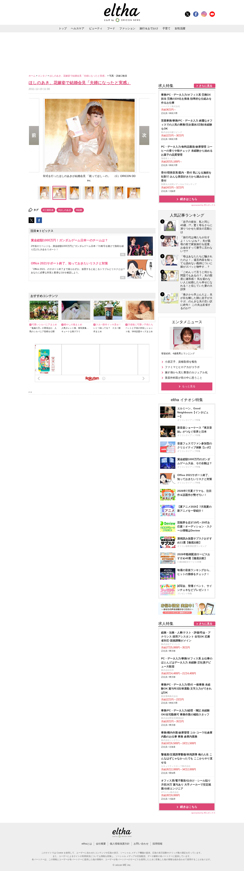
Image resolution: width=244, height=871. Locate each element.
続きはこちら (188, 199)
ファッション (127, 28)
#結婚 (79, 210)
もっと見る (188, 386)
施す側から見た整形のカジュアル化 (186, 372)
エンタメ (43, 75)
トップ (63, 28)
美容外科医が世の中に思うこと (183, 377)
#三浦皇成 (48, 210)
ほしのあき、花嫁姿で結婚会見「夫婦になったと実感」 (78, 75)
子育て (166, 28)
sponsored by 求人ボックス (203, 205)
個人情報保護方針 (120, 843)
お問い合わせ (141, 843)
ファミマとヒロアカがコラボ (182, 367)
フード (111, 28)
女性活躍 (180, 28)
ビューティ (95, 28)
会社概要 (101, 843)
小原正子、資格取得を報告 (181, 361)
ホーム (32, 75)
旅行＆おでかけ (149, 28)
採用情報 (157, 843)
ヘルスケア (77, 28)
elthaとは (87, 843)
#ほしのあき (64, 210)
